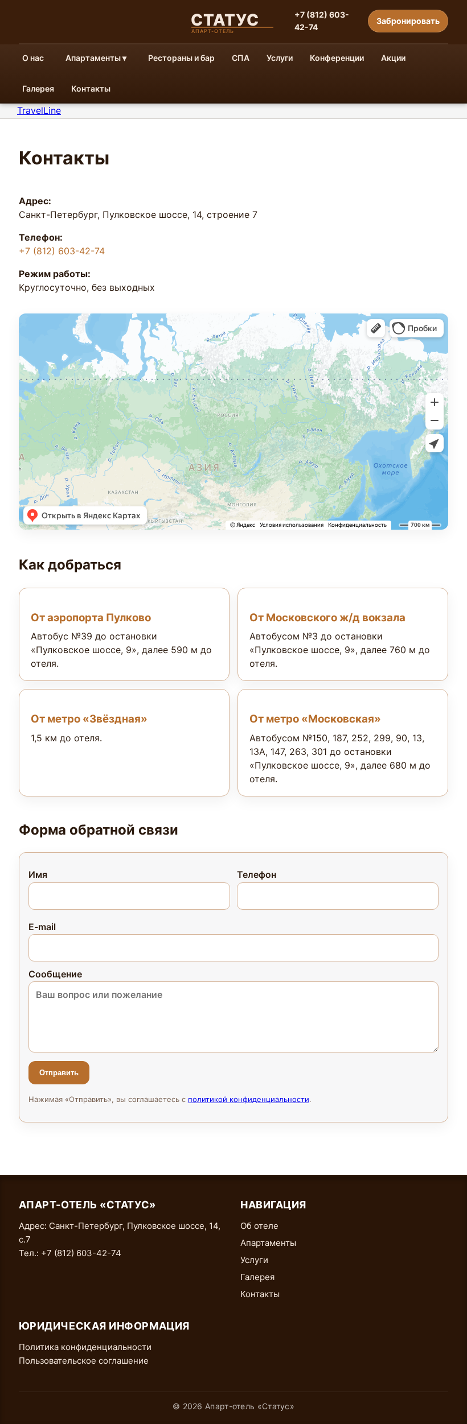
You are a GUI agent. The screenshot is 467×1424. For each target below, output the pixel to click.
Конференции (337, 58)
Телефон (256, 874)
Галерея (38, 88)
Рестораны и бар (181, 58)
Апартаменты (268, 1242)
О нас (33, 58)
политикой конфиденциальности (248, 1099)
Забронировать (408, 21)
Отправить (59, 1072)
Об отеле (259, 1225)
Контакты (90, 88)
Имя (37, 874)
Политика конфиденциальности (85, 1347)
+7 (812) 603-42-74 (321, 21)
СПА (240, 58)
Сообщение (55, 974)
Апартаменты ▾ (95, 58)
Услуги (280, 58)
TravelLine (39, 110)
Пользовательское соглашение (84, 1360)
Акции (393, 58)
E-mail (42, 926)
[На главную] (233, 21)
